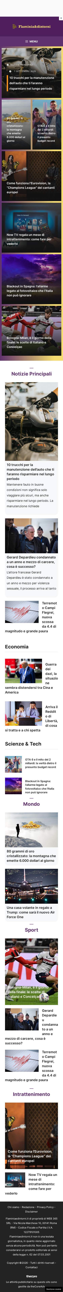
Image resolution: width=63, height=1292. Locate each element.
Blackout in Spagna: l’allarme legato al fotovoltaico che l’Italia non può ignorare (30, 291)
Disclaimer (31, 1211)
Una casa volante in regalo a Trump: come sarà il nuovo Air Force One (31, 912)
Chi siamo (13, 1207)
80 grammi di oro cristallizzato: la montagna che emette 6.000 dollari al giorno (16, 129)
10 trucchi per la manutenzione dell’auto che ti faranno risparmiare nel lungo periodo (31, 83)
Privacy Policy (45, 1207)
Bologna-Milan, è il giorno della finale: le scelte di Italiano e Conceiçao (29, 342)
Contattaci (32, 1267)
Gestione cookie (53, 1289)
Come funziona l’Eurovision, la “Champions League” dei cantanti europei (31, 187)
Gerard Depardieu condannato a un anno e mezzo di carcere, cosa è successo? (31, 562)
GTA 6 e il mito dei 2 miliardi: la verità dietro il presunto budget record (46, 133)
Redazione (28, 1207)
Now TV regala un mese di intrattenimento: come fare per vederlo (29, 239)
